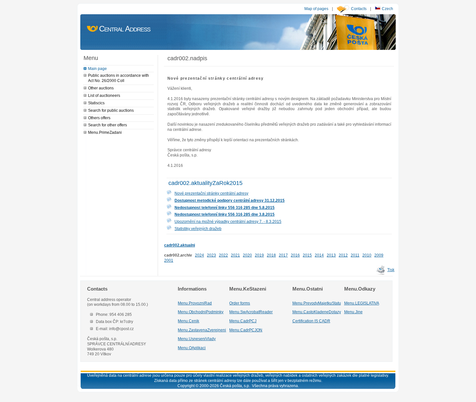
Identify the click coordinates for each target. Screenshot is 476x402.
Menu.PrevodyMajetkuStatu (316, 303)
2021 (235, 255)
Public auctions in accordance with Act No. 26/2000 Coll (118, 78)
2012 (343, 255)
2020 (247, 255)
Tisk (390, 270)
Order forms (239, 303)
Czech (387, 8)
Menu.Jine (353, 312)
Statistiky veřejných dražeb (198, 228)
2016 (295, 255)
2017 (283, 255)
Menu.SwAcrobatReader (251, 312)
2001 (168, 260)
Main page (97, 68)
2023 (211, 255)
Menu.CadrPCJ (242, 321)
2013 (331, 255)
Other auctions (101, 88)
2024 (199, 255)
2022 (223, 255)
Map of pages (316, 8)
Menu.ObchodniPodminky (200, 312)
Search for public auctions (111, 110)
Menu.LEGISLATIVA (361, 303)
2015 (307, 255)
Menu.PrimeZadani (105, 132)
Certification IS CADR (311, 321)
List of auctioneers (104, 95)
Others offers (99, 118)
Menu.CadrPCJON (245, 330)
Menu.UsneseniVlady (197, 339)
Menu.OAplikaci (192, 348)
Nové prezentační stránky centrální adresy (211, 193)
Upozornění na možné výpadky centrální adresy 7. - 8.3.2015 (228, 221)
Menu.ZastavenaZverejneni (202, 330)
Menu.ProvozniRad (195, 303)
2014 (319, 255)
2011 (355, 255)
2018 (271, 255)
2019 (259, 255)
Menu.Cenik (188, 321)
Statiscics (96, 103)
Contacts (359, 8)
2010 (366, 255)
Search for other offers (107, 125)
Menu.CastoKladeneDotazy (316, 312)
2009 (378, 255)
